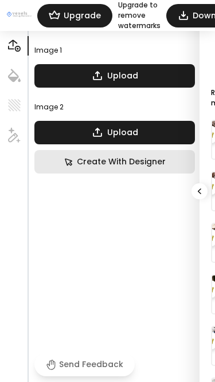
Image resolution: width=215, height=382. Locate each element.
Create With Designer (121, 161)
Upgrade (82, 15)
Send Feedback (91, 364)
